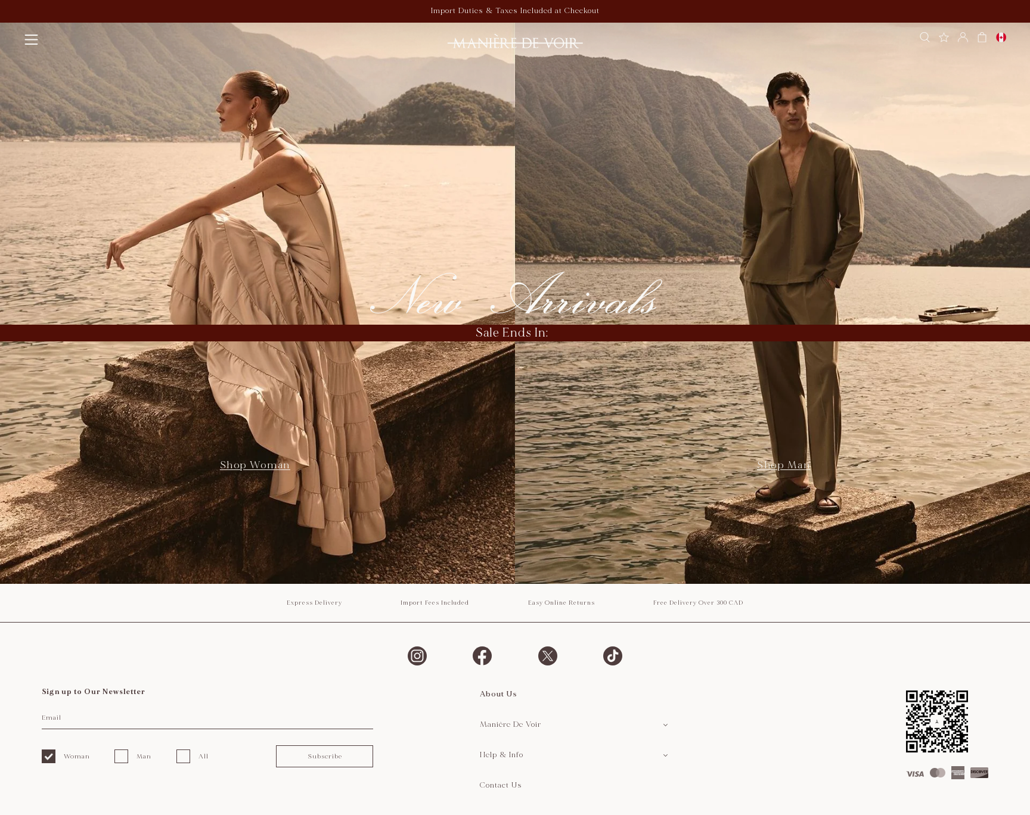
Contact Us (501, 785)
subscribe (325, 756)
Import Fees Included (435, 602)
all (203, 756)
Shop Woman (255, 465)
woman (77, 756)
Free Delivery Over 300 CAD (698, 602)
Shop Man (783, 465)
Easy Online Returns (561, 602)
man (143, 756)
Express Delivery (314, 602)
